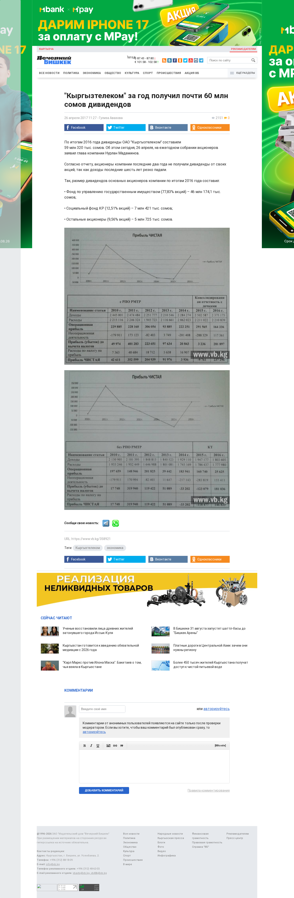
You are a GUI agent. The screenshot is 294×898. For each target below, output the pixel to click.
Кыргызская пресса (171, 838)
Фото (161, 846)
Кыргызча (46, 49)
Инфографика (167, 855)
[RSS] (164, 60)
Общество (113, 73)
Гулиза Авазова (111, 118)
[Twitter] (185, 60)
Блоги (161, 842)
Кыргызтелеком (88, 548)
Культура (132, 73)
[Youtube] (191, 60)
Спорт (148, 73)
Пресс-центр (234, 838)
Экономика (92, 73)
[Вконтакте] (169, 60)
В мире (127, 864)
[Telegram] (201, 60)
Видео (162, 851)
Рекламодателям (243, 49)
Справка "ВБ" (200, 846)
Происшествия (169, 73)
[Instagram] (196, 60)
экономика (115, 548)
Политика (71, 73)
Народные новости (170, 833)
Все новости (49, 73)
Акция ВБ (192, 73)
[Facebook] (175, 60)
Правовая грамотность (207, 842)
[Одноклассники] (180, 60)
